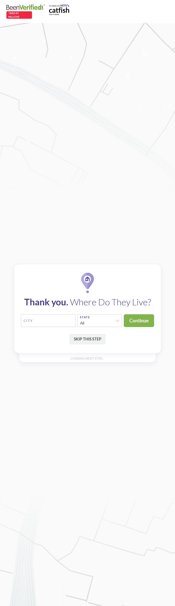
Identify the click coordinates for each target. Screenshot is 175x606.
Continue (139, 320)
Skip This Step (87, 339)
